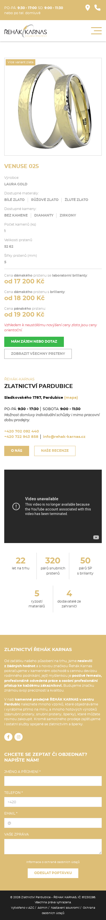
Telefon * (13, 792)
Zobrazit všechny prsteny (38, 353)
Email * (11, 813)
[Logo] (25, 31)
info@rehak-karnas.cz (64, 437)
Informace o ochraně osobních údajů (53, 862)
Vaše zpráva (16, 834)
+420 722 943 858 (21, 437)
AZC (31, 907)
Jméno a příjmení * (22, 771)
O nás (16, 450)
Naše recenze (55, 450)
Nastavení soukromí (65, 907)
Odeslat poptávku (53, 873)
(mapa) (71, 398)
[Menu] (96, 31)
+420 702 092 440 (21, 431)
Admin (42, 907)
